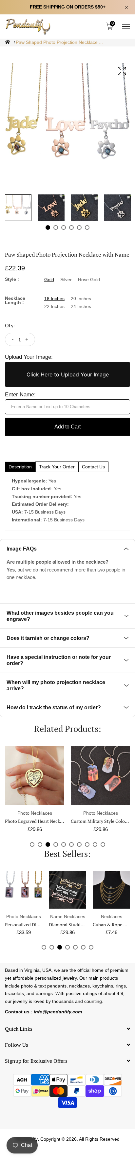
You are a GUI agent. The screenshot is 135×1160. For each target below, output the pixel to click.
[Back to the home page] (7, 42)
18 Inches (54, 298)
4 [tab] (71, 227)
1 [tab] (48, 227)
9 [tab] (95, 844)
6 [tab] (87, 227)
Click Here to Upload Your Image (68, 374)
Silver (66, 279)
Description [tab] (20, 466)
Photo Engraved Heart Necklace (36, 821)
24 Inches (81, 306)
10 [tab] (103, 844)
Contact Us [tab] (93, 466)
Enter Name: (20, 394)
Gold (49, 279)
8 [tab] (87, 844)
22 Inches (54, 306)
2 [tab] (55, 227)
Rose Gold (89, 279)
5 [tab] (79, 227)
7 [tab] (79, 844)
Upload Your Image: (29, 357)
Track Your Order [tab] (57, 466)
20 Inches (81, 298)
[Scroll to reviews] (67, 51)
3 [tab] (63, 227)
